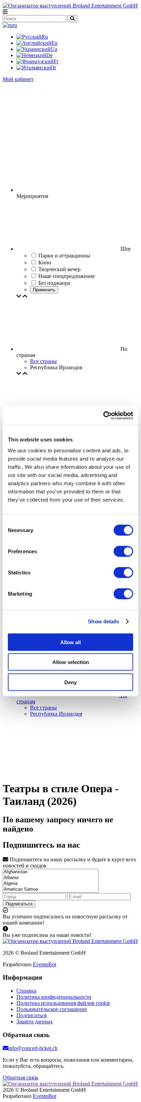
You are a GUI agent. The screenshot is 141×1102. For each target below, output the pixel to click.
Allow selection (70, 662)
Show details (103, 621)
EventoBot (44, 964)
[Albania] (50, 878)
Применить (44, 289)
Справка (26, 991)
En (54, 43)
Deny (70, 682)
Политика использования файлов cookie (63, 1003)
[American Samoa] (50, 889)
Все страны (43, 361)
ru (15, 25)
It (54, 67)
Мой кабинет (18, 79)
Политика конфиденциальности (53, 997)
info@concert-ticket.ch (32, 1048)
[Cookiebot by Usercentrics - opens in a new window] (103, 415)
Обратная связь (20, 1077)
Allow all (70, 642)
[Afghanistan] (50, 872)
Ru (44, 37)
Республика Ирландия (56, 714)
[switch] (123, 551)
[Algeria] (50, 884)
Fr (56, 61)
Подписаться (19, 903)
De (49, 55)
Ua (54, 49)
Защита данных (34, 1021)
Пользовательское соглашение (51, 1009)
